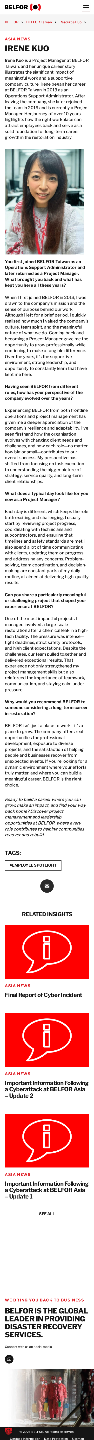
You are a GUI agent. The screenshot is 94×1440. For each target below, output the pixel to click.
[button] (8, 1431)
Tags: (13, 853)
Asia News (18, 39)
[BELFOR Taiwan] (47, 7)
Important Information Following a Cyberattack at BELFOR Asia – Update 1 (47, 1190)
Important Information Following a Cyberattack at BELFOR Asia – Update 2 (47, 1089)
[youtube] (9, 1359)
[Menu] (86, 7)
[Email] (47, 886)
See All (47, 1214)
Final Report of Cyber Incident (43, 995)
